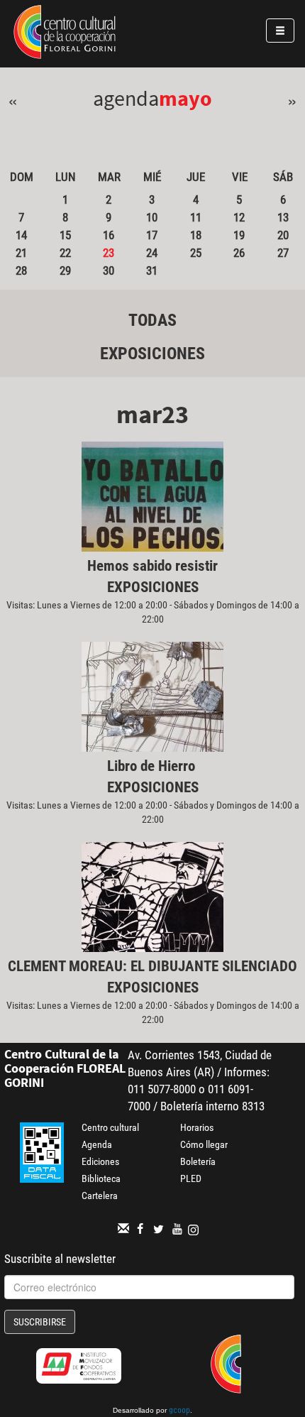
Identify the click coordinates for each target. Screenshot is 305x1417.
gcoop (179, 1411)
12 (239, 217)
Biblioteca (101, 1178)
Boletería (198, 1161)
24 (151, 253)
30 (108, 270)
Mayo (185, 97)
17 (151, 235)
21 (21, 253)
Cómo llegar (204, 1144)
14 (21, 235)
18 (195, 235)
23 (108, 253)
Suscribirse (39, 1322)
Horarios (197, 1127)
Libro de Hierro (153, 766)
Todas (152, 320)
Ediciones (100, 1161)
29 (65, 270)
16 (108, 235)
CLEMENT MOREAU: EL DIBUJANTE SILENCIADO (152, 966)
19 (239, 235)
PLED (190, 1178)
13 (283, 217)
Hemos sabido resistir (152, 565)
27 (283, 253)
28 (21, 270)
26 (239, 253)
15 (65, 235)
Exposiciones (152, 353)
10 (151, 217)
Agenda (97, 1144)
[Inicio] (64, 34)
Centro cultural (110, 1127)
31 (151, 270)
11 (195, 217)
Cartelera (100, 1195)
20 (283, 235)
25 (195, 253)
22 (65, 253)
